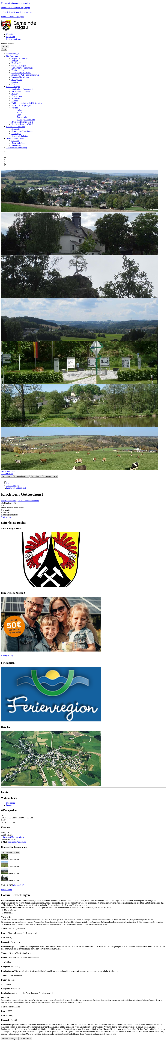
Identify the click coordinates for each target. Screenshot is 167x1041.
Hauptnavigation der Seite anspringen (16, 3)
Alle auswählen (25, 1039)
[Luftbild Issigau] (83, 758)
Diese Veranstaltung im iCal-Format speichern (20, 501)
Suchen (4, 43)
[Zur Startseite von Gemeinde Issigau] (20, 30)
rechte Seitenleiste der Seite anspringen (17, 12)
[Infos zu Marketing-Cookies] (12, 913)
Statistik (7, 913)
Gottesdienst (6, 517)
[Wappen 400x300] (83, 560)
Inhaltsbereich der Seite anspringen (15, 8)
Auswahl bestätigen (9, 1039)
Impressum (10, 803)
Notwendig (8, 910)
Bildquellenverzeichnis (10, 852)
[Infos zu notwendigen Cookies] (15, 910)
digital (18, 885)
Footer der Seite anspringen (12, 16)
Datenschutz (11, 805)
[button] (12, 54)
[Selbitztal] (83, 694)
